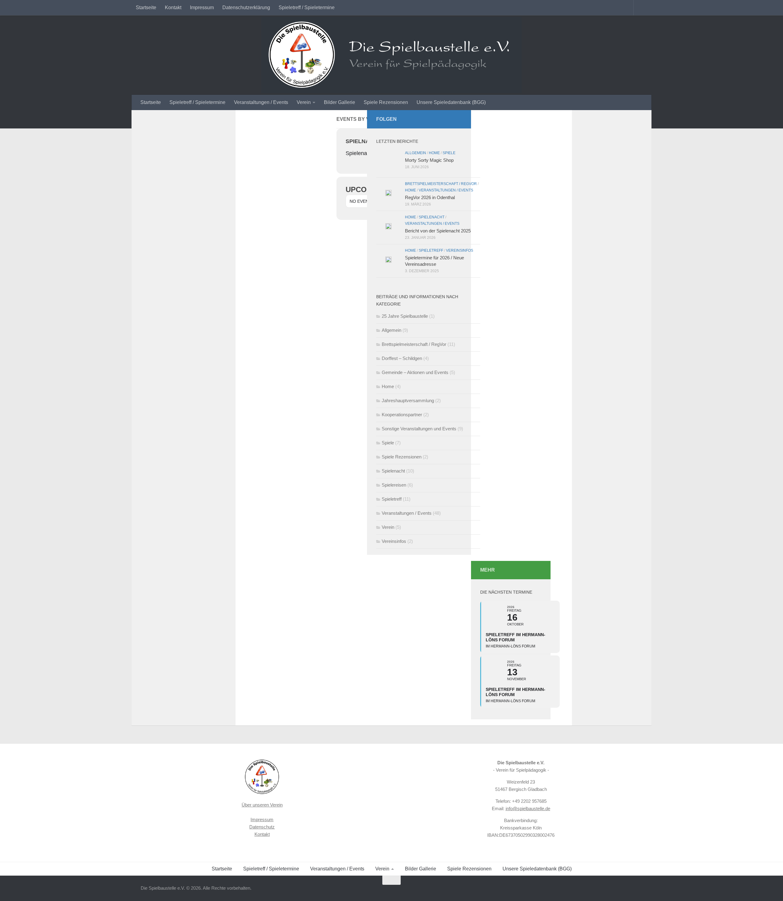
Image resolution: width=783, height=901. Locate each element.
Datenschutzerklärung (246, 7)
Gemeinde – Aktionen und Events (415, 372)
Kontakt (173, 7)
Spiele (449, 153)
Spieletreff (431, 250)
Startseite (146, 7)
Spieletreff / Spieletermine (307, 7)
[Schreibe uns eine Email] (458, 119)
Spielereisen (394, 485)
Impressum (202, 7)
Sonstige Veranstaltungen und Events (419, 428)
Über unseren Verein (262, 804)
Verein (304, 102)
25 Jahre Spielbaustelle (405, 316)
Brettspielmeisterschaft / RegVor (441, 184)
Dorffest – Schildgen (402, 358)
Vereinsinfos (459, 250)
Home (434, 153)
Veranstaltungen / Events (261, 102)
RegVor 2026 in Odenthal (430, 197)
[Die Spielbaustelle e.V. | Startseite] (391, 55)
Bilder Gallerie (339, 102)
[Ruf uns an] (448, 119)
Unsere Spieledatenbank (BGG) (451, 102)
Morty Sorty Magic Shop (429, 160)
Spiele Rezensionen (386, 102)
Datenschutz (262, 826)
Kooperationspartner (402, 414)
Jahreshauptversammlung (408, 400)
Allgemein (415, 153)
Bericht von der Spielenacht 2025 (438, 230)
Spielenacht (431, 217)
